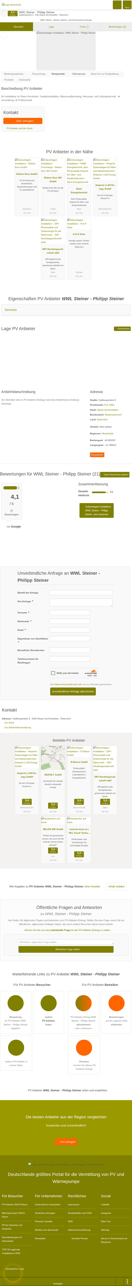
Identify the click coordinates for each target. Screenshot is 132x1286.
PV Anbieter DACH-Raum (15, 1204)
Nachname (24, 621)
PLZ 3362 (109, 405)
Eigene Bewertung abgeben (115, 475)
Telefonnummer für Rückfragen (28, 661)
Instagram (106, 1213)
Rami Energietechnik (79, 190)
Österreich (102, 419)
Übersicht (18, 26)
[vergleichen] (4, 35)
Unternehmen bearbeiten (48, 1204)
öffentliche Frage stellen (67, 949)
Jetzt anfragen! (24, 121)
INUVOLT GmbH (53, 774)
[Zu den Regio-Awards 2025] (13, 1273)
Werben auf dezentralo (46, 1230)
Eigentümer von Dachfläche (33, 638)
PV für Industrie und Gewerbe (12, 1227)
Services (11, 309)
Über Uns (106, 1221)
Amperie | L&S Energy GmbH (105, 187)
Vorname (23, 612)
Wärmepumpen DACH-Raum (13, 1215)
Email (21, 630)
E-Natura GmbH (79, 762)
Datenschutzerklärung (65, 684)
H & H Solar (79, 234)
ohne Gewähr (92, 886)
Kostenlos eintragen (45, 1213)
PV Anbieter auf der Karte (19, 128)
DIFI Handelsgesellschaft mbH (53, 251)
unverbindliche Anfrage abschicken (73, 691)
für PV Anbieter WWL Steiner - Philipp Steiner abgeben (16, 1022)
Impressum (73, 1204)
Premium (125, 154)
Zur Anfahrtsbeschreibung (18, 727)
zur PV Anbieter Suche (3, 13)
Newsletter (40, 1238)
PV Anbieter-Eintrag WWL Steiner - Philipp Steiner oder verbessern (84, 1022)
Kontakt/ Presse (79, 1238)
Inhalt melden (116, 886)
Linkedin (105, 1204)
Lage (51, 26)
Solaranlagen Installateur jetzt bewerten (98, 510)
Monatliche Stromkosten (31, 650)
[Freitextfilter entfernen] (117, 4)
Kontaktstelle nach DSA (80, 1213)
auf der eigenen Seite (116, 1021)
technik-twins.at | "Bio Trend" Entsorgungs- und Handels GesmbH (79, 832)
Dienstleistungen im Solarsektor (12, 1239)
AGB (70, 1221)
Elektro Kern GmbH (26, 174)
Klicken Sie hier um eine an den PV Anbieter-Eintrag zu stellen (67, 930)
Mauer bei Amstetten (107, 410)
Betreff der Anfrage (28, 592)
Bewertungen (117, 26)
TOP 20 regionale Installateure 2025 (11, 1251)
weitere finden (48, 1021)
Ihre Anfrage (25, 601)
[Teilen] (120, 1282)
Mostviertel (107, 433)
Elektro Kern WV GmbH (53, 179)
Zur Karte (9, 722)
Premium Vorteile (43, 1221)
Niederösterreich (113, 414)
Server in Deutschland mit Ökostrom (114, 1240)
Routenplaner (123, 329)
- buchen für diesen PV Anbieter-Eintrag (84, 1065)
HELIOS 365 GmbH (53, 829)
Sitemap (105, 1230)
